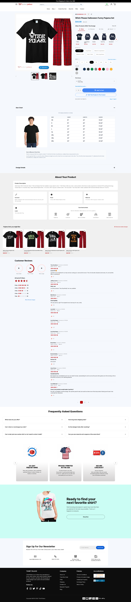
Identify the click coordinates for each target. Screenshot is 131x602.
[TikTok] (40, 588)
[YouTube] (44, 588)
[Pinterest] (37, 588)
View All (114, 25)
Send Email (100, 547)
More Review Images (30, 299)
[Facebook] (27, 588)
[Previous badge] (15, 462)
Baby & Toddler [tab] (113, 29)
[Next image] (72, 76)
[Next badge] (115, 462)
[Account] (111, 4)
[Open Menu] (16, 4)
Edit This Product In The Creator (96, 95)
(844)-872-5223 (55, 559)
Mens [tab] (82, 29)
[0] (114, 4)
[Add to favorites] (21, 231)
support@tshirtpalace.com (35, 559)
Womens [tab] (92, 29)
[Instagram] (30, 588)
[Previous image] (16, 76)
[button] (88, 14)
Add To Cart (100, 90)
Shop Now (85, 517)
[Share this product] (91, 14)
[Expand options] (114, 81)
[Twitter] (34, 588)
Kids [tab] (102, 29)
